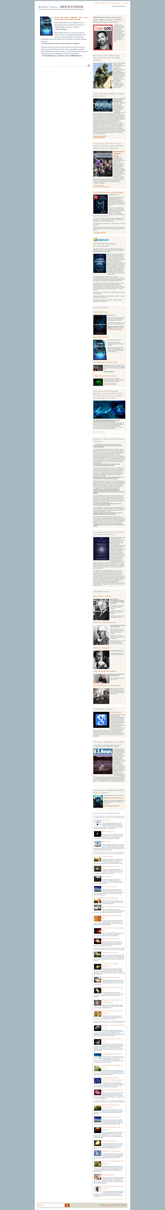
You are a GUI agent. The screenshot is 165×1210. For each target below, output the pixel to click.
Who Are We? (106, 820)
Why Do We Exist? (107, 831)
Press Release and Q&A (99, 232)
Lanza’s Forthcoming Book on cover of (108, 192)
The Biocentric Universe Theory (105, 362)
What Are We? (106, 842)
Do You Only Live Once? (109, 886)
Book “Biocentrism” (100, 312)
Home (97, 3)
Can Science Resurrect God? (111, 977)
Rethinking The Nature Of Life (111, 1151)
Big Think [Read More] (99, 137)
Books (112, 3)
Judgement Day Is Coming (110, 952)
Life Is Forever (106, 876)
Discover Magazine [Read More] (101, 187)
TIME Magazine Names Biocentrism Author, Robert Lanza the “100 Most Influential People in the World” (107, 19)
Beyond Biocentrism (101, 337)
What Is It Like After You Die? (111, 939)
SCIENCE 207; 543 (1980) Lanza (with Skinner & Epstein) (117, 607)
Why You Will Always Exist (110, 898)
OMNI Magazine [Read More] (111, 805)
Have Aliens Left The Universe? (111, 1117)
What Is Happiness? (108, 1175)
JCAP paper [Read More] (99, 136)
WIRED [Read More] (98, 185)
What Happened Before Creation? (112, 1090)
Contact (124, 3)
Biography (104, 3)
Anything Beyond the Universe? (111, 1054)
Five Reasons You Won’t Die (110, 866)
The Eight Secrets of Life (109, 1141)
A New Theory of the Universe (116, 328)
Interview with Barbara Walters (105, 671)
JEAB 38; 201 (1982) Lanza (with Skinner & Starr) (117, 616)
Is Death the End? (107, 856)
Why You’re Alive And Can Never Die (113, 907)
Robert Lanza (109, 1205)
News (118, 3)
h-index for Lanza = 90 (116, 712)
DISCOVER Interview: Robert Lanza (107, 685)
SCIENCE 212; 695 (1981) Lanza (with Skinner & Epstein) (117, 612)
